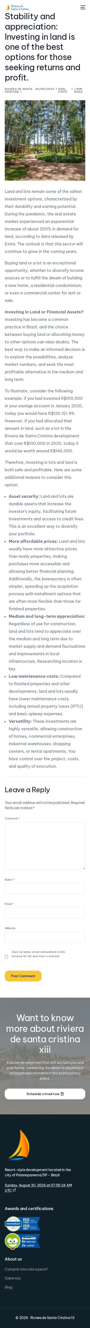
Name (9, 879)
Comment (12, 818)
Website (10, 928)
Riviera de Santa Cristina (18, 90)
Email (9, 904)
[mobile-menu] (83, 7)
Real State (62, 90)
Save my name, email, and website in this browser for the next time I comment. (38, 954)
